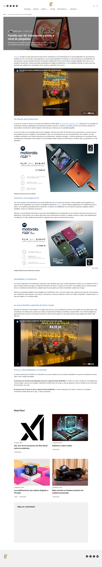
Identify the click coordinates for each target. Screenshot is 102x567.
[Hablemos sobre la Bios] (70, 427)
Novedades (18, 452)
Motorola (16, 57)
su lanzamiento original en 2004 (69, 123)
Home (4, 14)
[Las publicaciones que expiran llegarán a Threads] (32, 472)
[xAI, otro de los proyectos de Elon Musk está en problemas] (32, 427)
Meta (16, 496)
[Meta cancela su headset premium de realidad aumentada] (70, 472)
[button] (4, 6)
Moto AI (59, 204)
